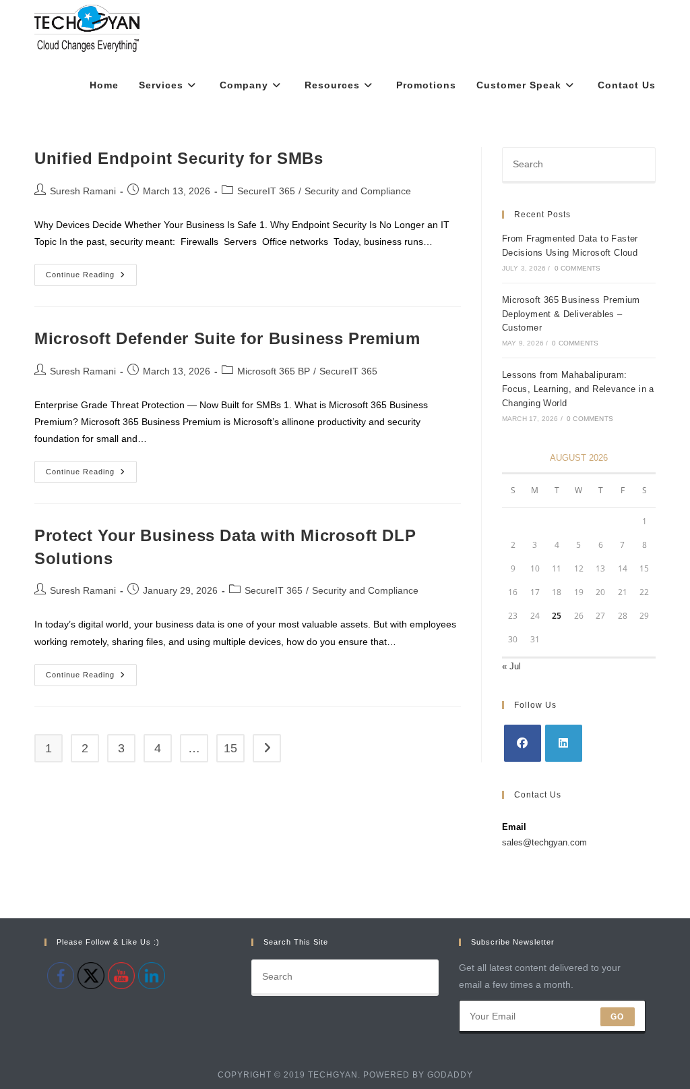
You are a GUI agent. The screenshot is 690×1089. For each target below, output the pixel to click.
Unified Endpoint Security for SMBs (178, 158)
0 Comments (578, 268)
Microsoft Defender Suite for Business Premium (227, 338)
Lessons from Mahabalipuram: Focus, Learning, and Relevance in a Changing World (578, 389)
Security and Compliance (358, 191)
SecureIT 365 (266, 191)
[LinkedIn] (563, 743)
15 (230, 748)
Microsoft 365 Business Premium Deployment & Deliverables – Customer (571, 314)
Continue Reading (91, 278)
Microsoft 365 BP (273, 371)
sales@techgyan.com (544, 842)
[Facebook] (522, 743)
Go (617, 1017)
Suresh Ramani (83, 191)
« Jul (511, 666)
